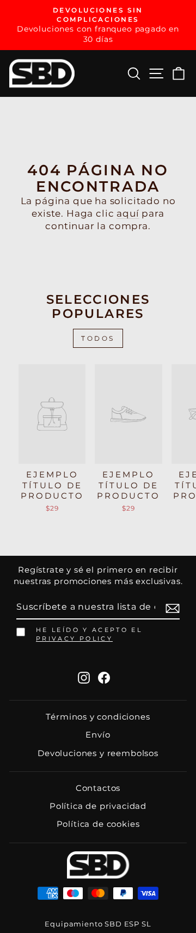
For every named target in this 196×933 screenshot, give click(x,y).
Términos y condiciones (98, 716)
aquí (128, 213)
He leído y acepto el (89, 634)
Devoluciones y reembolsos (98, 753)
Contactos (98, 788)
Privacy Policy (74, 638)
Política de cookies (98, 824)
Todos (98, 338)
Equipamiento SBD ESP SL (98, 924)
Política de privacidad (98, 806)
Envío (97, 734)
